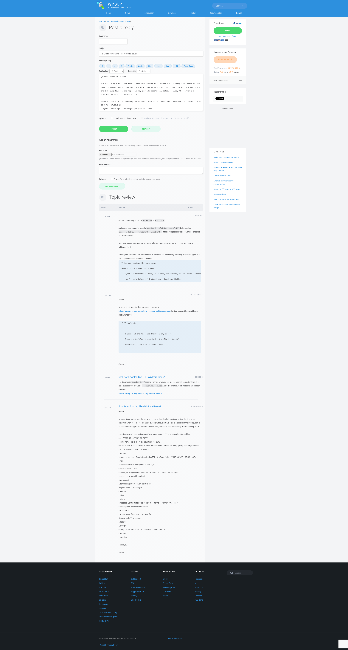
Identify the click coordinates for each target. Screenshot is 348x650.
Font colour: (104, 71)
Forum (239, 13)
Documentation (216, 13)
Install (193, 13)
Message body (105, 60)
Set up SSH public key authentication (226, 199)
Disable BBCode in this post (125, 118)
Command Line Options (108, 616)
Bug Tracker (136, 600)
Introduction (149, 13)
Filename (103, 150)
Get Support (136, 579)
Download (172, 13)
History (134, 595)
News (127, 13)
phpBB (166, 595)
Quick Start (103, 579)
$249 (234, 36)
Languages (103, 604)
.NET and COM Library (108, 612)
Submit (114, 129)
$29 (219, 36)
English (237, 573)
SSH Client (103, 595)
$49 (224, 36)
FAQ (132, 583)
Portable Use (104, 621)
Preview (146, 129)
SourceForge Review (221, 80)
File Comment (105, 164)
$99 (228, 36)
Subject (102, 48)
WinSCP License (174, 638)
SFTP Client (104, 591)
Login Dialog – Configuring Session (226, 157)
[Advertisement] (227, 127)
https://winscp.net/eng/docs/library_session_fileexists (141, 393)
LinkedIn (198, 595)
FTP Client (103, 587)
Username (103, 36)
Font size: (132, 71)
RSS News (199, 600)
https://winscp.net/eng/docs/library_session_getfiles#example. (145, 311)
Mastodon (199, 587)
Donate (228, 31)
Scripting (102, 608)
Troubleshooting (138, 587)
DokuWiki (167, 591)
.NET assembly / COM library (118, 21)
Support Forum (137, 591)
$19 (215, 36)
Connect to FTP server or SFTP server (227, 189)
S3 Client (102, 600)
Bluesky (198, 591)
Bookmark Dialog (220, 194)
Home (108, 13)
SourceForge (168, 583)
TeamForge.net (169, 587)
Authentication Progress (222, 176)
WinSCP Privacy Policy (109, 645)
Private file (137, 179)
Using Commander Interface (223, 162)
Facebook (199, 579)
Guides (102, 583)
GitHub (166, 579)
